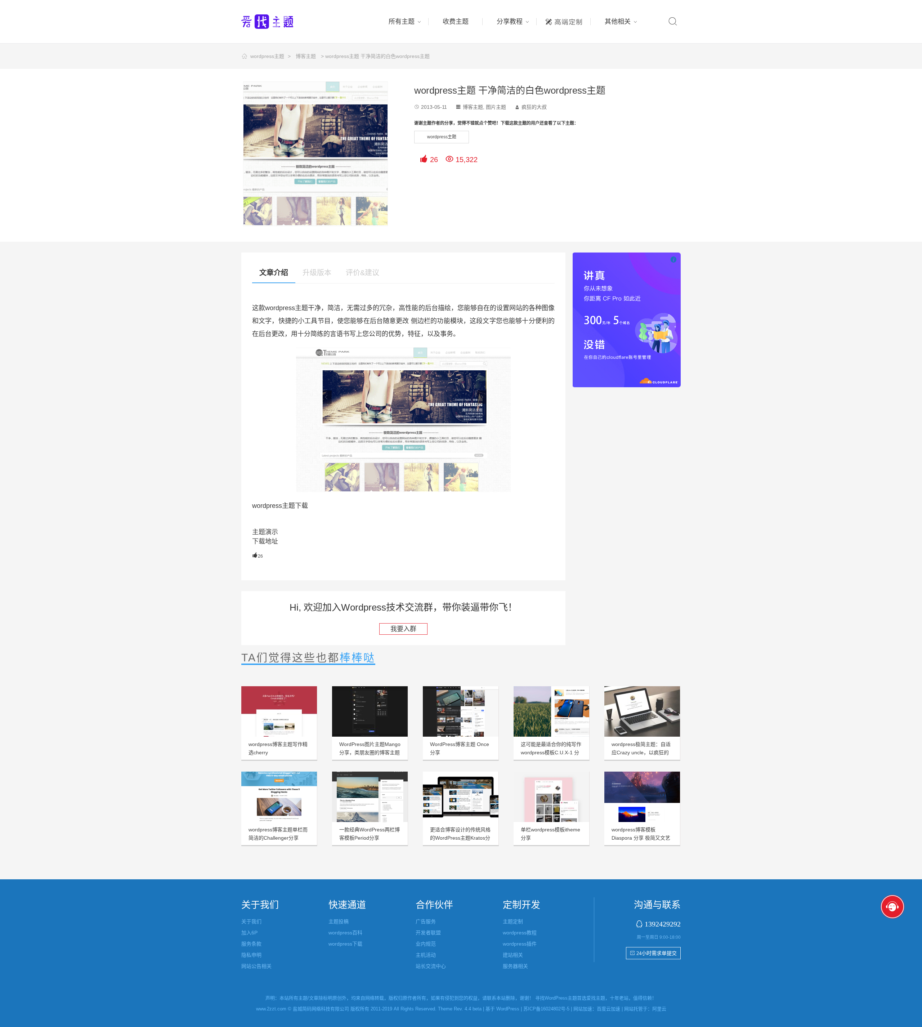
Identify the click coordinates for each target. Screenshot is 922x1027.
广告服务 (426, 921)
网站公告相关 (256, 966)
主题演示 (265, 532)
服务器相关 (515, 966)
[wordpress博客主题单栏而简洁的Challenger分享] (279, 797)
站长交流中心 (431, 966)
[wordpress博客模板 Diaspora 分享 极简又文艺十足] (642, 797)
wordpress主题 (267, 56)
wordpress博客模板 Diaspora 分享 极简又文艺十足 (641, 838)
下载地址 (265, 541)
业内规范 (426, 944)
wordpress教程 (520, 933)
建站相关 (513, 955)
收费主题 (456, 21)
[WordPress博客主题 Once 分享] (460, 711)
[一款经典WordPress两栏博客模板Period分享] (370, 797)
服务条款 (251, 944)
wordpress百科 (345, 933)
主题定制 (564, 20)
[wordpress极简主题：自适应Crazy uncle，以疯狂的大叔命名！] (642, 711)
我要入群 (403, 629)
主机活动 (426, 955)
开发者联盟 (428, 933)
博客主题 (306, 56)
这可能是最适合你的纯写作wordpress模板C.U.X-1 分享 (551, 752)
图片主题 (496, 107)
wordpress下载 (345, 944)
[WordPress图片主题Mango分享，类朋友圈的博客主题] (370, 711)
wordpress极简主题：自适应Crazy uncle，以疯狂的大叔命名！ (641, 752)
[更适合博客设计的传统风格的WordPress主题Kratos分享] (460, 797)
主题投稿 (338, 921)
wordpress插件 (520, 944)
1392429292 (663, 924)
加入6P (249, 933)
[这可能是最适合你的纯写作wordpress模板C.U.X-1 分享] (551, 711)
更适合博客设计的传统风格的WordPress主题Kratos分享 (460, 838)
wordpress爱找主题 (281, 21)
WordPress (507, 1009)
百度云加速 (608, 1009)
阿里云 (659, 1009)
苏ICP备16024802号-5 (546, 1009)
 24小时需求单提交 (653, 953)
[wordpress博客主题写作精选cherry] (279, 711)
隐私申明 (251, 955)
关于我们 (251, 921)
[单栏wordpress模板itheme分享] (551, 797)
